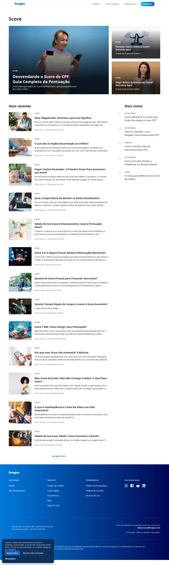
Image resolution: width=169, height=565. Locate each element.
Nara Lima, (39, 130)
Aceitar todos (12, 553)
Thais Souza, (40, 184)
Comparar (147, 4)
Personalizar (10, 559)
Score (15, 71)
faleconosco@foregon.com (148, 528)
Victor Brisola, (40, 422)
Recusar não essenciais (33, 553)
